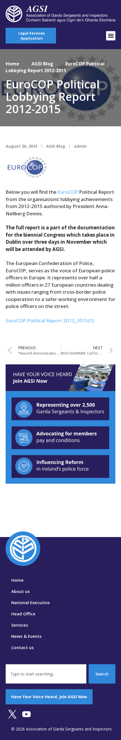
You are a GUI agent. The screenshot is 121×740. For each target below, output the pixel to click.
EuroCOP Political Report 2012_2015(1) (50, 320)
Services (19, 625)
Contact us (22, 647)
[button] (110, 35)
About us (20, 591)
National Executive (30, 602)
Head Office (23, 613)
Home (12, 64)
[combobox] (46, 674)
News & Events (26, 636)
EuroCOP (68, 192)
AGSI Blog (42, 64)
